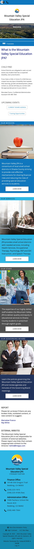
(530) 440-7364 (13, 510)
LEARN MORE (17, 189)
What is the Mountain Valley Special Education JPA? (16, 54)
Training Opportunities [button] (17, 113)
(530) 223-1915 (13, 490)
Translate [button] (10, 44)
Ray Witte (5, 422)
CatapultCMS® (24, 541)
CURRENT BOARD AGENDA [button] (17, 107)
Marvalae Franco (8, 420)
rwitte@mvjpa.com (17, 445)
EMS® (17, 543)
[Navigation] (2, 2)
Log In (17, 546)
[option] (17, 30)
